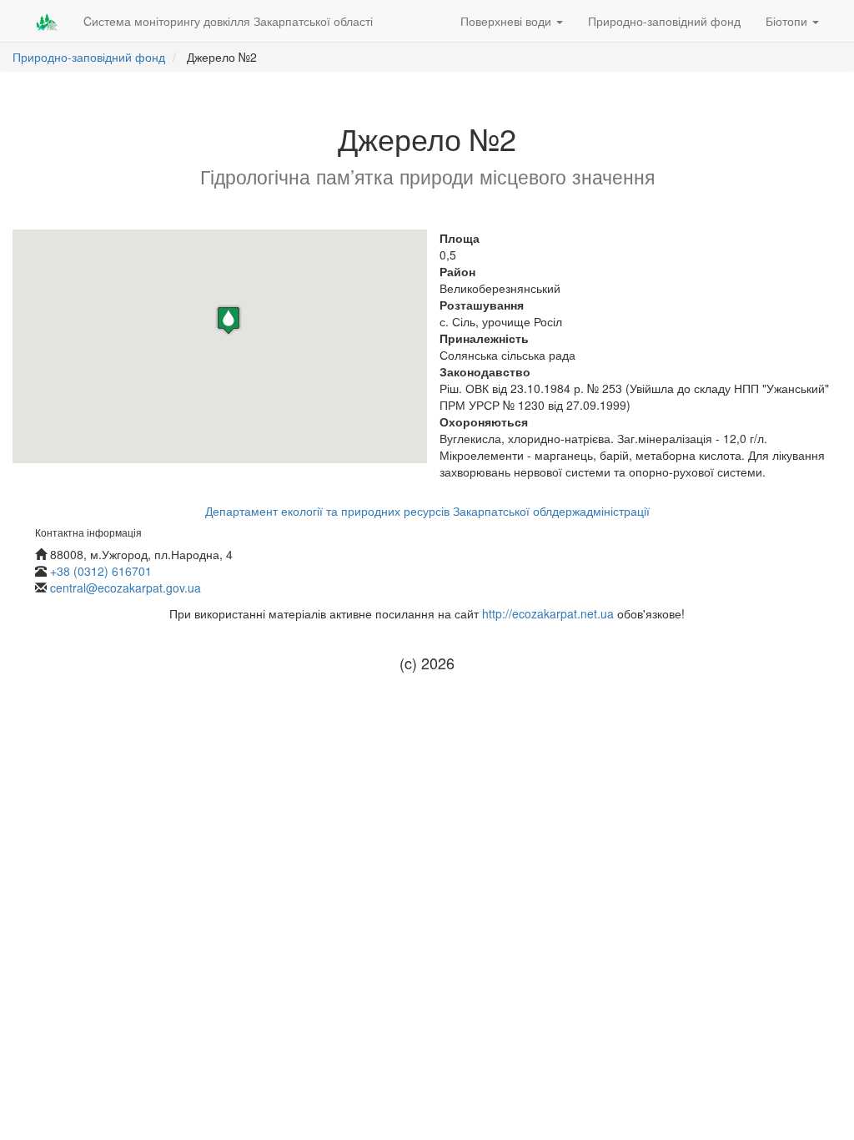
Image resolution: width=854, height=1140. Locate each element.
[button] (228, 320)
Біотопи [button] (788, 21)
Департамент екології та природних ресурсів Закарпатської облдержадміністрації (427, 510)
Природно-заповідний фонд (664, 21)
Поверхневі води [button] (507, 21)
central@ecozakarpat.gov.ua (125, 587)
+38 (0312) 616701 (101, 570)
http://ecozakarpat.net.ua (548, 613)
